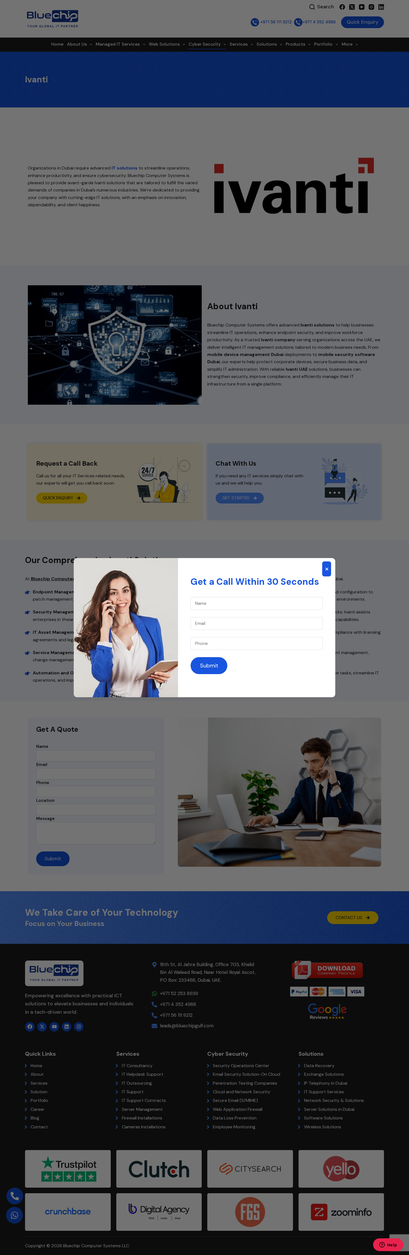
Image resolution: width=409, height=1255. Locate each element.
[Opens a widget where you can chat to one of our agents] (388, 1245)
